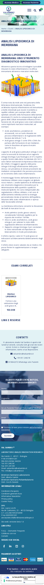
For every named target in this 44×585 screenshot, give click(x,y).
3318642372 (13, 362)
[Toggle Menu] (29, 10)
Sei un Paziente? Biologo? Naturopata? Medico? (21, 408)
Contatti (4, 536)
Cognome (5, 398)
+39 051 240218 (23, 358)
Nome (3, 388)
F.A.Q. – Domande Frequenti (13, 531)
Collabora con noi (8, 533)
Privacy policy (7, 499)
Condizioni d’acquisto (10, 491)
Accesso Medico (11, 2)
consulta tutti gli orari (25, 345)
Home (3, 28)
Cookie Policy (7, 501)
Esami (11, 28)
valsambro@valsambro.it (23, 354)
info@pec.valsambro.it (14, 471)
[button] (35, 10)
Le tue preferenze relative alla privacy (24, 578)
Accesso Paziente (30, 2)
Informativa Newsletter (11, 496)
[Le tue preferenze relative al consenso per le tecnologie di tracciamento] (13, 580)
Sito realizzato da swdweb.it (22, 571)
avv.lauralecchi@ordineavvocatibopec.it (17, 517)
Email (3, 417)
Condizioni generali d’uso (11, 493)
